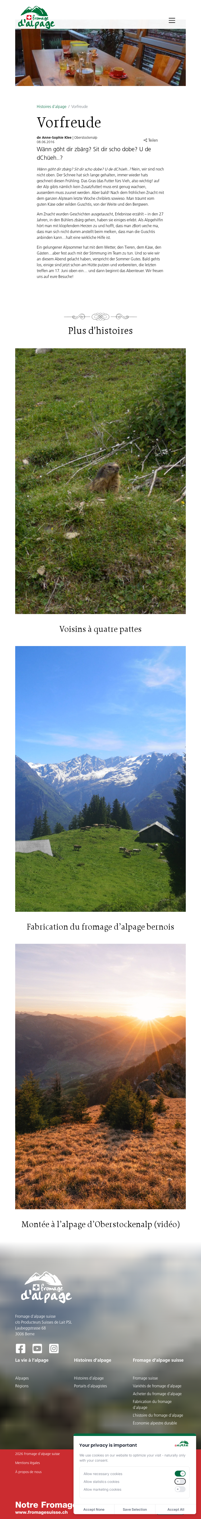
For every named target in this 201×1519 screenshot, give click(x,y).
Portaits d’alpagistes (90, 1385)
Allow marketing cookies (102, 1489)
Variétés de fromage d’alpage (157, 1385)
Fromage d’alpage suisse (158, 1360)
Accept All (175, 1509)
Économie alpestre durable (155, 1423)
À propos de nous (28, 1472)
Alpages (22, 1378)
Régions (21, 1385)
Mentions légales (27, 1463)
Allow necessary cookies (103, 1474)
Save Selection (135, 1509)
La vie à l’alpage (32, 1360)
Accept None (93, 1509)
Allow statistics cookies (101, 1481)
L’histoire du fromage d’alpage (158, 1415)
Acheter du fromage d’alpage (157, 1393)
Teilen (152, 140)
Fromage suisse (145, 1378)
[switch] (180, 1474)
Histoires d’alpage (51, 106)
